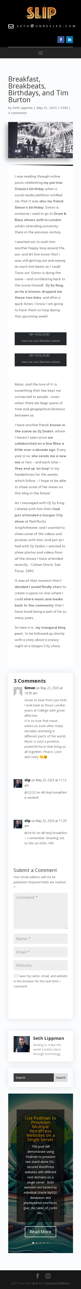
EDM (64, 107)
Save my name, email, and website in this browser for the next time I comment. (40, 981)
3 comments (17, 113)
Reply (59, 765)
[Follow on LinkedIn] (69, 39)
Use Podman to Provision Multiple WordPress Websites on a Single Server (40, 1128)
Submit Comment (50, 995)
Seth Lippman (23, 107)
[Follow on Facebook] (60, 39)
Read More (40, 1232)
